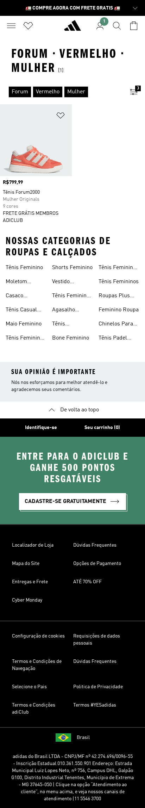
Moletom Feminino (17, 282)
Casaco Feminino (17, 296)
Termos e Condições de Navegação (37, 665)
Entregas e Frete (30, 581)
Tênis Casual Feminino (21, 310)
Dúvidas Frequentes (94, 545)
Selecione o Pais (29, 686)
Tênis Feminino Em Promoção (117, 268)
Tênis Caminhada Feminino (66, 324)
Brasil (83, 737)
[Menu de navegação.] (11, 25)
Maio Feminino (24, 324)
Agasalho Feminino (63, 310)
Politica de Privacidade (98, 686)
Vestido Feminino (63, 282)
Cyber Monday (27, 600)
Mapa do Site (25, 563)
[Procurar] (116, 25)
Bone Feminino (70, 338)
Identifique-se (41, 427)
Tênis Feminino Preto (70, 296)
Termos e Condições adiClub (33, 709)
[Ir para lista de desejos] (28, 25)
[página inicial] (72, 28)
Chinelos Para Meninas (116, 324)
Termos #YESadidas (94, 705)
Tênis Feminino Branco (24, 338)
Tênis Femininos (119, 282)
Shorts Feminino (72, 268)
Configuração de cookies (38, 636)
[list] (61, 92)
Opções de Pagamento (97, 563)
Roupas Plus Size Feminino (116, 296)
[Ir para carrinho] (133, 25)
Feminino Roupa (119, 310)
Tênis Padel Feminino (113, 338)
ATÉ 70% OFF (87, 581)
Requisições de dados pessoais (96, 640)
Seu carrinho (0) (102, 427)
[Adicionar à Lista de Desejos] (60, 117)
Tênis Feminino (24, 268)
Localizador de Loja (32, 545)
